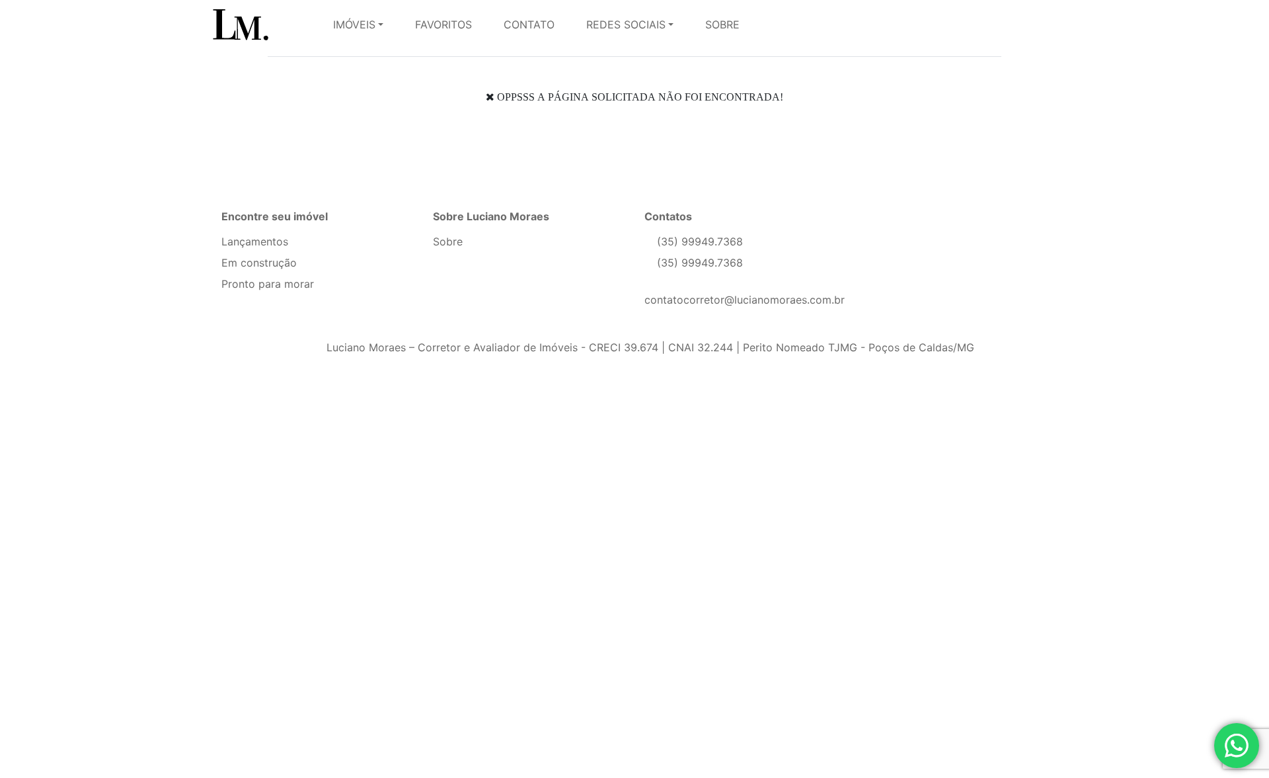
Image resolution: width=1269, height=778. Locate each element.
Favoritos (443, 24)
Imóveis (354, 24)
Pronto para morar (267, 283)
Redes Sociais (626, 24)
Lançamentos (254, 241)
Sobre (722, 24)
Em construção (259, 262)
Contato (529, 24)
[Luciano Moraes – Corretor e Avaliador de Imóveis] (259, 24)
